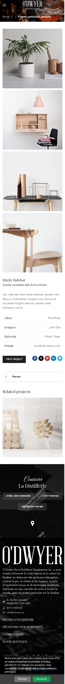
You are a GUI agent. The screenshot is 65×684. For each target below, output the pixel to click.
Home (6, 17)
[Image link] (32, 555)
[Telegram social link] (59, 358)
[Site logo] (32, 5)
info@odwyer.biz (15, 612)
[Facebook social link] (34, 358)
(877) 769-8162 (14, 608)
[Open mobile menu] (4, 5)
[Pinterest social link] (47, 358)
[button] (32, 523)
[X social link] (41, 358)
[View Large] (59, 401)
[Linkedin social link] (53, 358)
